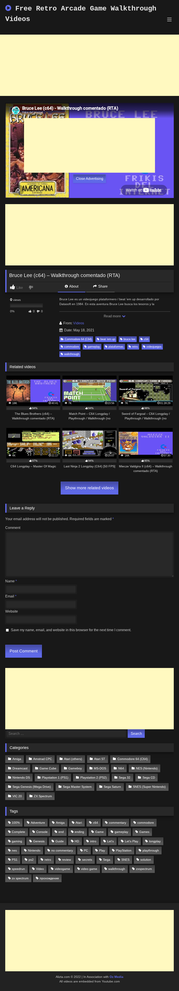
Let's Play (131, 841)
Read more (113, 316)
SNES (125, 859)
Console (42, 832)
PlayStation (123, 850)
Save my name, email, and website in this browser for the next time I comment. (71, 630)
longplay (155, 841)
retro (135, 346)
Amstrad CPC (42, 759)
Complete (18, 832)
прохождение (49, 878)
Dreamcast (20, 768)
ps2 (31, 859)
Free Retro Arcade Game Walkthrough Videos (80, 14)
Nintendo (34, 850)
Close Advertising (89, 178)
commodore (71, 346)
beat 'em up (107, 339)
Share (102, 286)
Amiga (16, 759)
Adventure (38, 822)
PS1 (14, 859)
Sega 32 (124, 777)
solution (145, 859)
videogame (62, 869)
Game (99, 832)
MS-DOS (100, 768)
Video (40, 869)
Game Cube (48, 768)
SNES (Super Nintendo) (149, 786)
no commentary (62, 850)
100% (16, 822)
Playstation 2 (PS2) (93, 777)
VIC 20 (17, 796)
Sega (106, 859)
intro (93, 841)
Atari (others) (73, 759)
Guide (59, 841)
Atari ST (99, 759)
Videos (78, 323)
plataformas (115, 346)
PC (86, 850)
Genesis (39, 841)
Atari (79, 822)
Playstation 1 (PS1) (55, 777)
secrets (87, 859)
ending (79, 832)
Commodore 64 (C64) (78, 339)
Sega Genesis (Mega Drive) (31, 786)
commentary (117, 822)
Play (102, 850)
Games (144, 832)
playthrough (151, 850)
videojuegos (154, 346)
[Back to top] (165, 978)
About (73, 286)
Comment (12, 528)
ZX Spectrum (43, 796)
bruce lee (129, 339)
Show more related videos (89, 488)
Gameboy (75, 768)
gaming (17, 841)
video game (89, 869)
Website (11, 611)
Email (10, 596)
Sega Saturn (112, 786)
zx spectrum (20, 878)
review (66, 859)
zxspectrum (144, 869)
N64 (121, 768)
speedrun (18, 869)
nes (14, 850)
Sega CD (149, 777)
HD (77, 841)
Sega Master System (77, 786)
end (61, 832)
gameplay (94, 346)
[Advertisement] (89, 65)
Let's (110, 841)
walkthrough (71, 354)
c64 (146, 339)
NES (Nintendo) (147, 768)
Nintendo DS (21, 777)
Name (11, 581)
